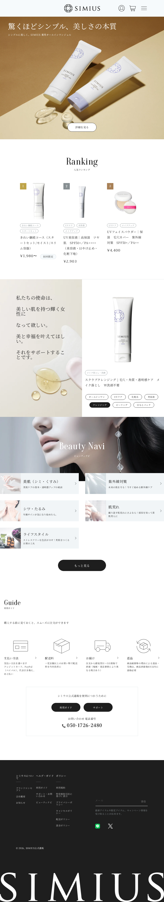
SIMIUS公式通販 (35, 848)
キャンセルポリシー (64, 811)
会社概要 (20, 796)
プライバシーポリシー (64, 803)
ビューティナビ (44, 802)
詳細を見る (82, 127)
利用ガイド (66, 707)
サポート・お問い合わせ (44, 795)
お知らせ (20, 802)
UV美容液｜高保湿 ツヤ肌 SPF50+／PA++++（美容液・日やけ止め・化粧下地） (81, 245)
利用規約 (60, 788)
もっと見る (82, 565)
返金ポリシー (63, 825)
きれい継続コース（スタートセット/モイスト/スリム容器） (38, 242)
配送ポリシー (63, 819)
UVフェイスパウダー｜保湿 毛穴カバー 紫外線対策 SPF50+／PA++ (125, 237)
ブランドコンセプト (24, 789)
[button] (144, 8)
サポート (98, 707)
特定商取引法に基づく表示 (64, 795)
